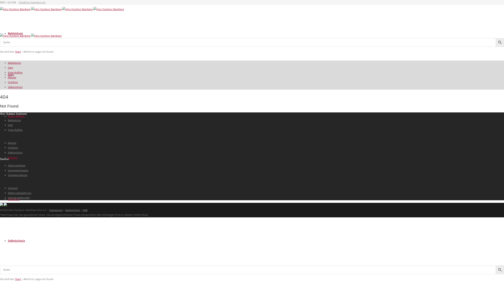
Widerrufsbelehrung (19, 193)
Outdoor (13, 82)
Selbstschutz (16, 241)
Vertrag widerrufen (19, 197)
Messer (13, 158)
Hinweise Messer (18, 175)
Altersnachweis (16, 165)
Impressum (56, 210)
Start (18, 279)
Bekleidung (14, 63)
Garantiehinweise (18, 170)
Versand (13, 188)
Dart (10, 67)
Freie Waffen (16, 116)
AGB (84, 210)
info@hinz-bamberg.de (32, 2)
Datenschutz (72, 210)
